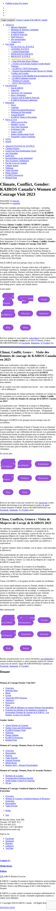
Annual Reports (17, 115)
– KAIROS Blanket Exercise (23, 78)
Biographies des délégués (24, 464)
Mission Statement (19, 27)
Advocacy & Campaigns (21, 93)
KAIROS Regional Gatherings (24, 100)
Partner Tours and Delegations (18, 728)
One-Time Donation (19, 127)
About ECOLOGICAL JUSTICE (20, 146)
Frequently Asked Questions (23, 136)
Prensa (26, 648)
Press (25, 327)
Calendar (15, 107)
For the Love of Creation (16, 163)
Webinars (9, 168)
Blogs (7, 693)
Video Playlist (11, 758)
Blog (8, 327)
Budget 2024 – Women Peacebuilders (21, 765)
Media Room (11, 763)
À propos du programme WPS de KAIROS (8, 464)
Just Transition (11, 153)
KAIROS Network (19, 34)
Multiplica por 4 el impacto (8, 634)
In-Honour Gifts (18, 129)
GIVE (8, 139)
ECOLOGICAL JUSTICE (22, 47)
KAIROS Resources (14, 175)
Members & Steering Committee (25, 29)
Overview (9, 688)
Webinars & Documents (21, 112)
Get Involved (11, 85)
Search (8, 141)
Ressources (43, 478)
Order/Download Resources (23, 110)
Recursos (44, 634)
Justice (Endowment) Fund (22, 134)
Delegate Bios (11, 690)
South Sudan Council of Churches (20, 780)
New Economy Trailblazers (17, 160)
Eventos (44, 620)
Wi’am (8, 783)
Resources (9, 102)
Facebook (25, 343)
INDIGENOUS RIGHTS (22, 54)
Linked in (9, 846)
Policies (3, 871)
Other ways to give (19, 122)
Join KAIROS (17, 88)
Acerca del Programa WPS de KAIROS (8, 620)
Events (44, 299)
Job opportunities (18, 39)
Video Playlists (11, 170)
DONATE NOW (7, 907)
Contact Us (16, 42)
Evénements (43, 464)
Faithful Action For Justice (16, 3)
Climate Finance (12, 148)
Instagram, (14, 510)
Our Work (9, 44)
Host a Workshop (18, 95)
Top (7, 815)
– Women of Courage (20, 81)
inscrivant (43, 503)
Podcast (8, 755)
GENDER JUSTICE (20, 49)
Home (8, 810)
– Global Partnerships (20, 51)
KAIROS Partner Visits (15, 730)
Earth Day (9, 156)
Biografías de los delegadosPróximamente (26, 620)
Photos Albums (11, 735)
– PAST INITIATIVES (21, 83)
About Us (9, 25)
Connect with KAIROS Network (25, 98)
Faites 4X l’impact (8, 478)
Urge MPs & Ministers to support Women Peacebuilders (29, 707)
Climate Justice (11, 165)
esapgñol (16, 203)
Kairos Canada (23, 20)
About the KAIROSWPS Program (8, 299)
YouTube (9, 848)
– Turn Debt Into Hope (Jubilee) (24, 61)
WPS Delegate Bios (27, 299)
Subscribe (15, 90)
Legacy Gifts (16, 132)
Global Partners (17, 32)
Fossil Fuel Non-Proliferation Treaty (20, 151)
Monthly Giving (18, 124)
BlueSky (9, 843)
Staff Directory (17, 37)
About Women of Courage (16, 725)
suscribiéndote (47, 659)
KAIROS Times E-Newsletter (24, 117)
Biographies (10, 753)
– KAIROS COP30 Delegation (24, 68)
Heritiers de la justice (14, 776)
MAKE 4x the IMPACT (7, 313)
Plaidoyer (25, 478)
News (13, 105)
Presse (24, 492)
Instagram (35, 343)
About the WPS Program (16, 698)
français (16, 201)
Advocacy (25, 313)
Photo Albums (11, 173)
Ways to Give (11, 119)
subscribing (34, 338)
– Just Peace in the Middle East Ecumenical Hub (31, 76)
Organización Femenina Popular (19, 778)
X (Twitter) (45, 343)
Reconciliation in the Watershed (19, 158)
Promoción (26, 634)
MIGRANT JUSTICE (20, 56)
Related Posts (11, 178)
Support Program (12, 760)
